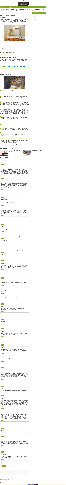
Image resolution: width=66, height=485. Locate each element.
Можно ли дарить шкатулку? (37, 150)
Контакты (36, 7)
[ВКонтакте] (29, 484)
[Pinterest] (35, 484)
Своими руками (18, 7)
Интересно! (25, 7)
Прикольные (34, 14)
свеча (17, 106)
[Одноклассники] (31, 484)
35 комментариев (3, 17)
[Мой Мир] (33, 484)
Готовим (30, 7)
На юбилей (34, 19)
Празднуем (11, 7)
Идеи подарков (4, 7)
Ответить (2, 164)
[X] (37, 484)
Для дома (33, 16)
